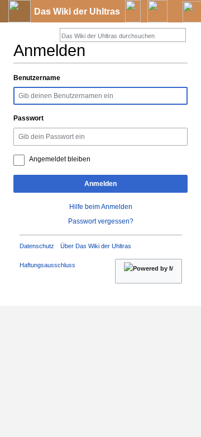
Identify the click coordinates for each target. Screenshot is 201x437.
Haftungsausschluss (47, 265)
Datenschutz (37, 246)
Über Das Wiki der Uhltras (95, 246)
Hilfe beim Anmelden (100, 207)
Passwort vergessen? (100, 221)
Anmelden (100, 184)
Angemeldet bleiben (59, 159)
